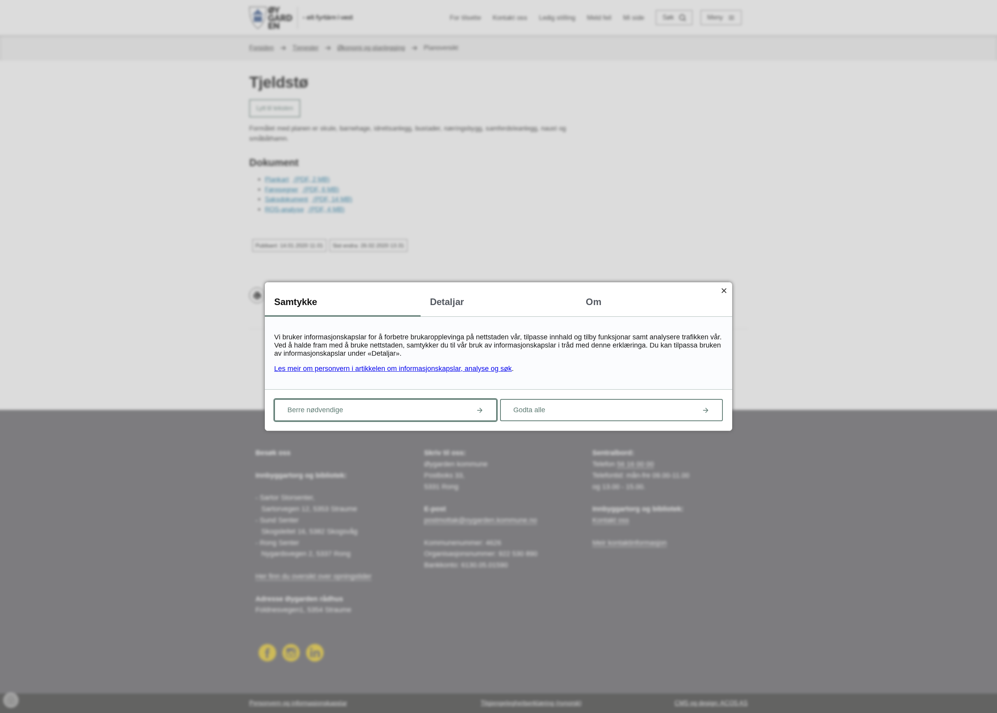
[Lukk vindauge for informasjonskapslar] (723, 290)
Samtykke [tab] (295, 301)
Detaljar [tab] (447, 301)
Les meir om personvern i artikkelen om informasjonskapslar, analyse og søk (393, 368)
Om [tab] (593, 301)
